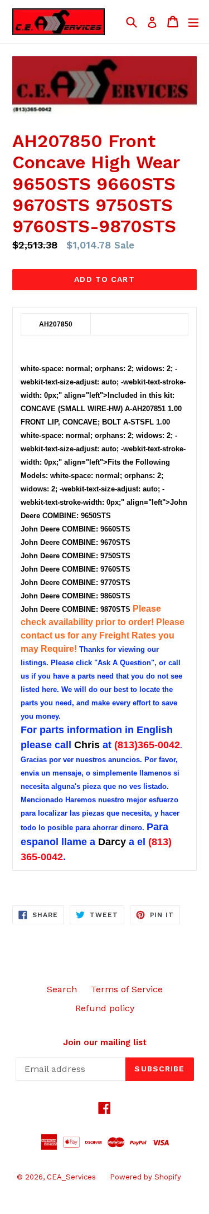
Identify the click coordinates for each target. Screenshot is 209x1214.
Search (62, 989)
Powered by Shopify (145, 1177)
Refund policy (104, 1008)
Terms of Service (127, 989)
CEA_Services (71, 1177)
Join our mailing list (105, 1042)
